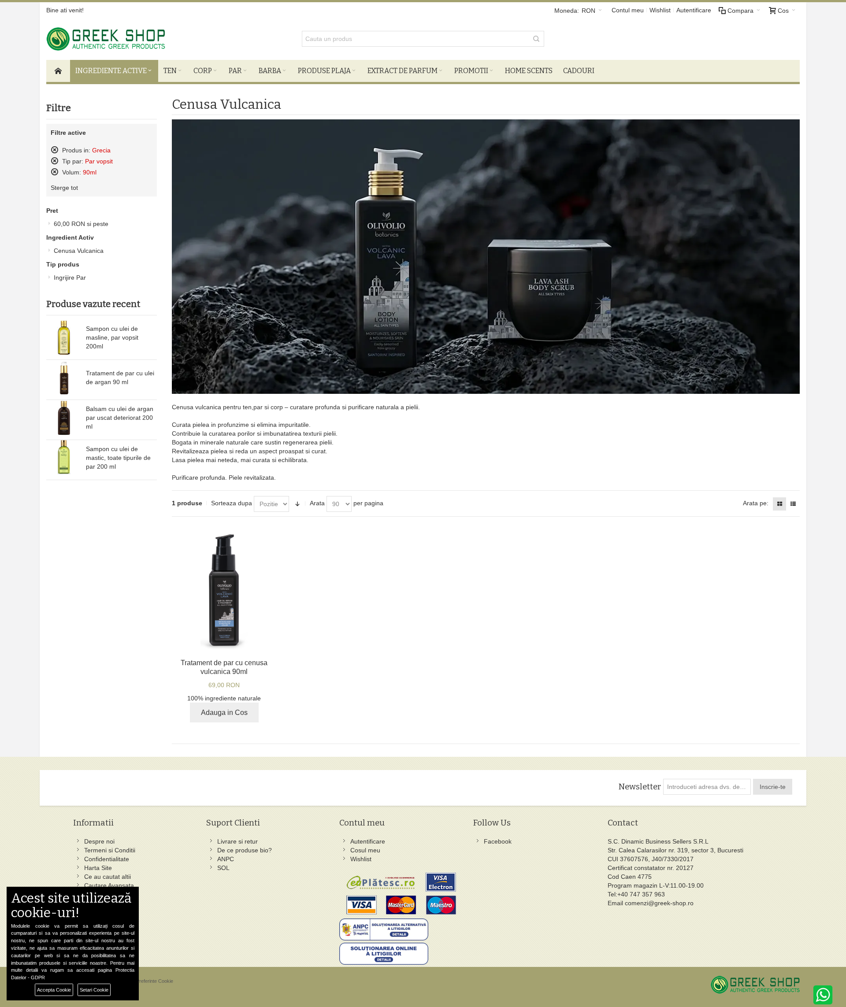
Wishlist (660, 10)
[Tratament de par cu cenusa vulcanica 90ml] (224, 590)
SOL (223, 867)
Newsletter (639, 787)
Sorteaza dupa (231, 503)
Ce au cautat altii (107, 876)
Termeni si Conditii (109, 850)
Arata (317, 503)
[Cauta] (536, 38)
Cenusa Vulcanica (79, 250)
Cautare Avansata (109, 885)
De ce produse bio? (244, 850)
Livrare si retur (237, 841)
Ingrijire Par (70, 277)
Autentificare (693, 10)
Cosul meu (365, 850)
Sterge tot (64, 187)
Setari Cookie (94, 989)
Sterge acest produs (55, 150)
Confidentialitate (106, 859)
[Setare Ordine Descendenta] (297, 504)
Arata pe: (755, 503)
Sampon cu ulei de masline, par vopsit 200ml (112, 337)
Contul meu (628, 10)
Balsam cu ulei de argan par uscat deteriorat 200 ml (119, 417)
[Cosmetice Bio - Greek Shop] (145, 39)
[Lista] (793, 504)
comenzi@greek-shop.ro (659, 903)
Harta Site (98, 867)
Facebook (498, 841)
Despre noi (99, 841)
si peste (81, 223)
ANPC (225, 859)
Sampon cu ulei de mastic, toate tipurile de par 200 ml (118, 457)
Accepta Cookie (54, 989)
